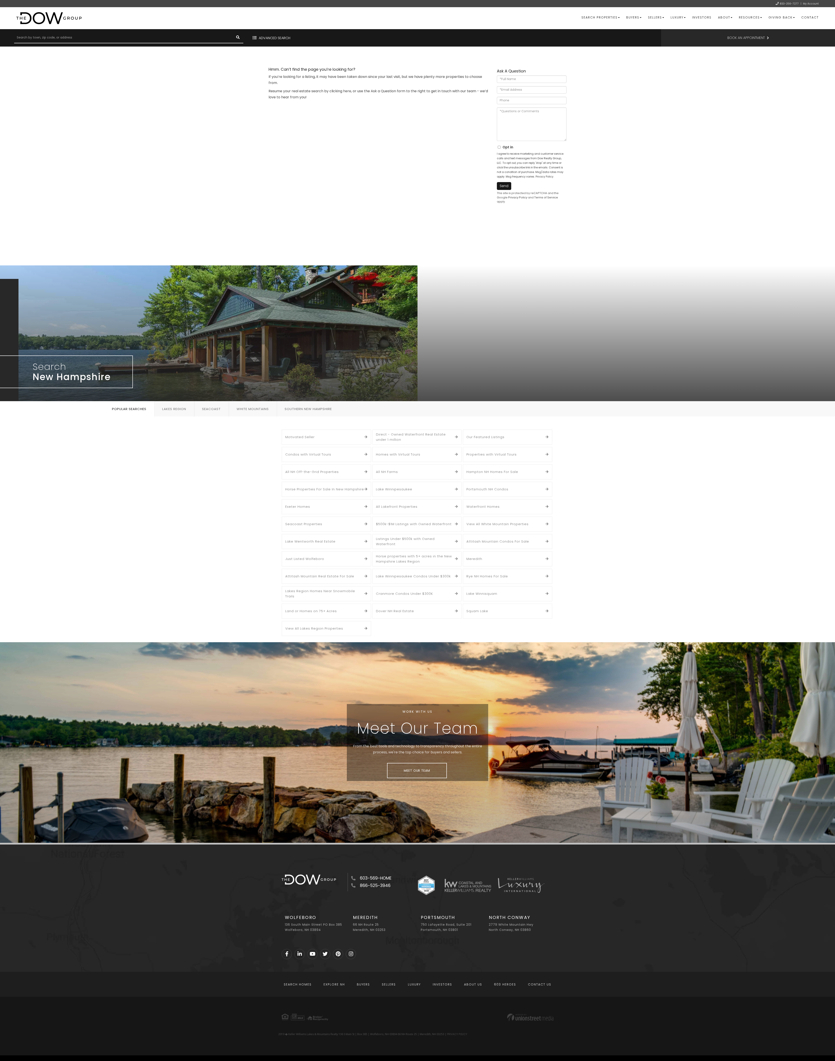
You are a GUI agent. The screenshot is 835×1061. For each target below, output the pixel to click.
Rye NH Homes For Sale (487, 576)
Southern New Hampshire (308, 409)
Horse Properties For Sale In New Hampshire (324, 489)
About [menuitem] (724, 17)
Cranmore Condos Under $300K (404, 593)
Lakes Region (174, 409)
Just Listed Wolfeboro (304, 558)
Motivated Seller (300, 437)
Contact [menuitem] (810, 17)
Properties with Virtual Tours (491, 454)
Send (504, 185)
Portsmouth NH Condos (487, 489)
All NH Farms (387, 471)
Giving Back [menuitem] (780, 17)
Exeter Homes (297, 506)
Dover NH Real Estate (395, 611)
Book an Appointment (746, 37)
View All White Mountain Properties (497, 524)
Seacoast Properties (303, 524)
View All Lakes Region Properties (314, 628)
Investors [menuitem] (701, 17)
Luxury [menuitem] (677, 17)
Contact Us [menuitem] (539, 984)
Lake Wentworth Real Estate (310, 541)
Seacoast (211, 409)
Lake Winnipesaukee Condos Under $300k (413, 576)
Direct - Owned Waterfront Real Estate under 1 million (411, 437)
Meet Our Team (417, 770)
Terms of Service (546, 197)
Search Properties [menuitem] (599, 17)
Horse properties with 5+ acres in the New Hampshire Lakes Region (414, 559)
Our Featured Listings (485, 437)
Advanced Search (274, 37)
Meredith (474, 558)
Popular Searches (129, 409)
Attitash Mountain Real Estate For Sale (319, 576)
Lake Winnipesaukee (394, 489)
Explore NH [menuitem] (334, 984)
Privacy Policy (544, 176)
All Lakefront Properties (397, 506)
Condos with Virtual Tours (308, 454)
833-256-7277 (789, 3)
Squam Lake (477, 611)
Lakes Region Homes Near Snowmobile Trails (320, 593)
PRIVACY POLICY (457, 1034)
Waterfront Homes (483, 506)
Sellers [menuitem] (655, 17)
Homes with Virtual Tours (398, 454)
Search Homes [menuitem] (298, 984)
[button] (237, 37)
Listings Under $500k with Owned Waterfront (405, 541)
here (347, 91)
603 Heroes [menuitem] (505, 984)
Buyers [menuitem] (632, 17)
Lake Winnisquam (481, 593)
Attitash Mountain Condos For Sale (497, 541)
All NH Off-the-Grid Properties (312, 471)
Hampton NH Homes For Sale (492, 471)
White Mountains (253, 409)
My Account (811, 3)
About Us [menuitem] (473, 984)
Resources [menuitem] (749, 17)
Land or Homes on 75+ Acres (311, 611)
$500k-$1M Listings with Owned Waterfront (414, 524)
